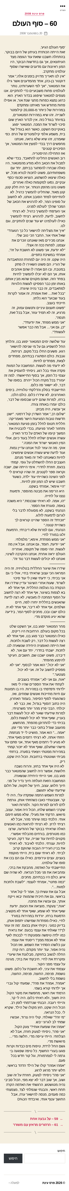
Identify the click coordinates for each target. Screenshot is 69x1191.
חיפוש (61, 1150)
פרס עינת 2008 (34, 13)
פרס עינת (48, 1182)
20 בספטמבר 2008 (31, 33)
